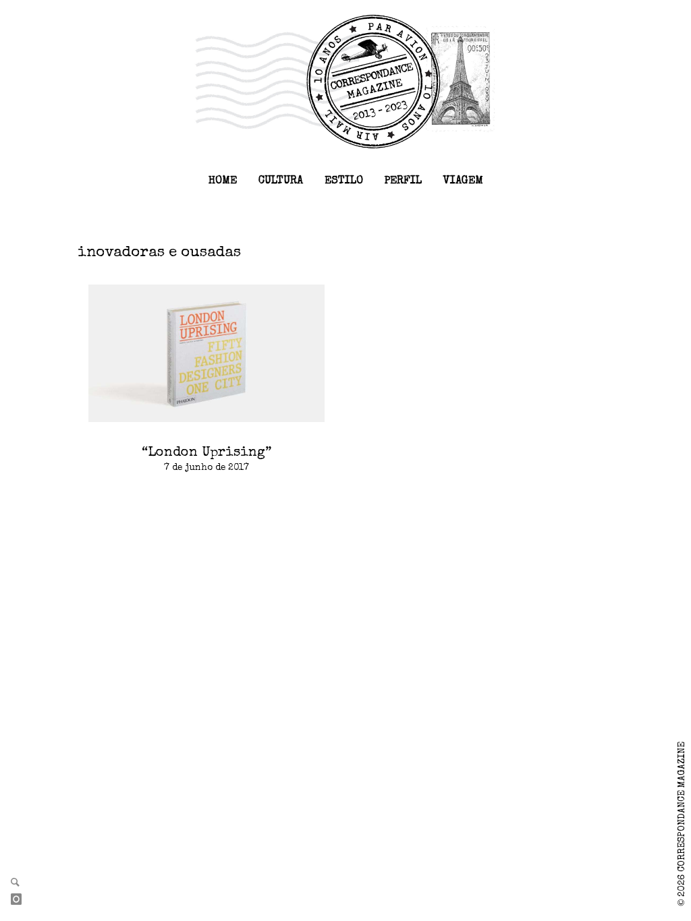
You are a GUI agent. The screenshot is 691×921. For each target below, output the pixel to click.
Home (223, 181)
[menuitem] (223, 181)
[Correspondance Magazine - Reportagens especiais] (345, 81)
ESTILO (344, 181)
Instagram (21, 900)
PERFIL (403, 181)
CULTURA (280, 181)
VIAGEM (463, 181)
